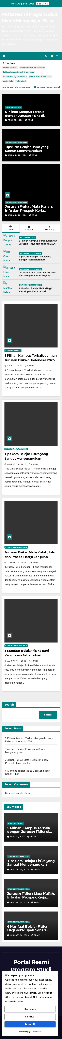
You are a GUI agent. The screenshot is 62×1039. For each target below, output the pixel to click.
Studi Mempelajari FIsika (16, 142)
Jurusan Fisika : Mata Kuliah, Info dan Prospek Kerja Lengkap (37, 274)
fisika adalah (21, 81)
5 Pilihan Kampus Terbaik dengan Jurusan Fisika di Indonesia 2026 (24, 115)
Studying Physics (13, 107)
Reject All (30, 1016)
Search (9, 704)
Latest (11, 229)
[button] (46, 56)
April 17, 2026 (15, 120)
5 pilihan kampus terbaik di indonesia (18, 72)
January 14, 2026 (17, 155)
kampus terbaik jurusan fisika (32, 67)
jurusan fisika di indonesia (40, 76)
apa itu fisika (8, 81)
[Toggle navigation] (57, 56)
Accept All (30, 1024)
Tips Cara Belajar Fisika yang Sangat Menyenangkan (27, 149)
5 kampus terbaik (10, 67)
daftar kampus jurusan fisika (15, 76)
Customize (30, 1009)
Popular (29, 229)
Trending (49, 229)
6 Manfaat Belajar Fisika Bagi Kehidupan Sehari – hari (31, 208)
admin (31, 120)
